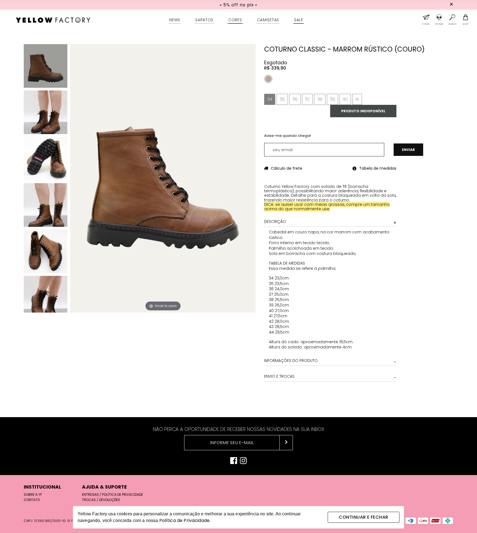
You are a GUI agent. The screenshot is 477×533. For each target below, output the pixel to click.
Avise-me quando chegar (287, 135)
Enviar (408, 149)
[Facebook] (233, 461)
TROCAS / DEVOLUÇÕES (101, 499)
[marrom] (268, 79)
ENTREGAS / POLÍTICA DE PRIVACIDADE (112, 494)
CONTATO (32, 499)
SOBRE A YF (33, 494)
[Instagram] (243, 461)
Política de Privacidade (184, 520)
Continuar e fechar (363, 517)
